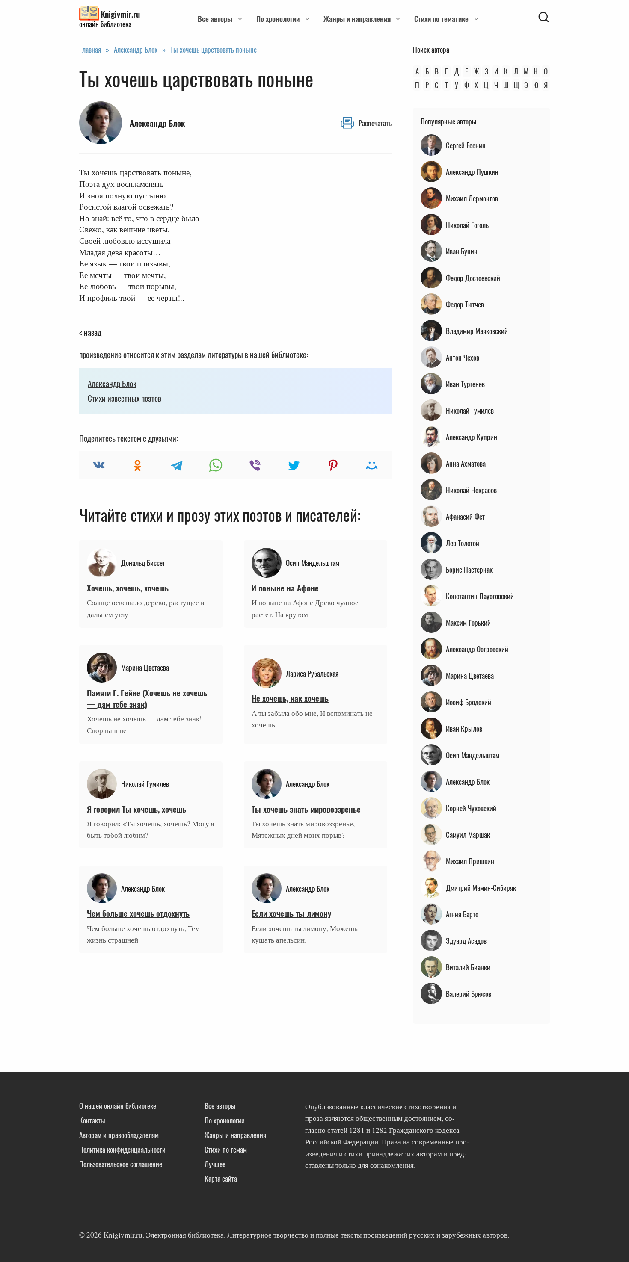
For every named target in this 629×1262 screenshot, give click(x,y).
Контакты (92, 1120)
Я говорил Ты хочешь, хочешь (136, 809)
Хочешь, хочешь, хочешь (128, 588)
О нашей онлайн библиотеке (117, 1105)
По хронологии (278, 18)
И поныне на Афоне (285, 588)
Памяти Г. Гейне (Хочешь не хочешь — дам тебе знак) (147, 698)
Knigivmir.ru (120, 14)
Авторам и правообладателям (119, 1134)
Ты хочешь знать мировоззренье (306, 809)
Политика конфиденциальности (122, 1149)
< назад (90, 332)
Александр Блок (112, 383)
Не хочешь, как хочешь (290, 698)
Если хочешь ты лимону (291, 913)
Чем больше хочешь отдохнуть (138, 913)
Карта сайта (221, 1178)
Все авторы (215, 18)
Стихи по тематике (441, 18)
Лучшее (215, 1164)
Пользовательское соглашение (120, 1164)
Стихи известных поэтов (124, 398)
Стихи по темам (226, 1149)
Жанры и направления (357, 18)
